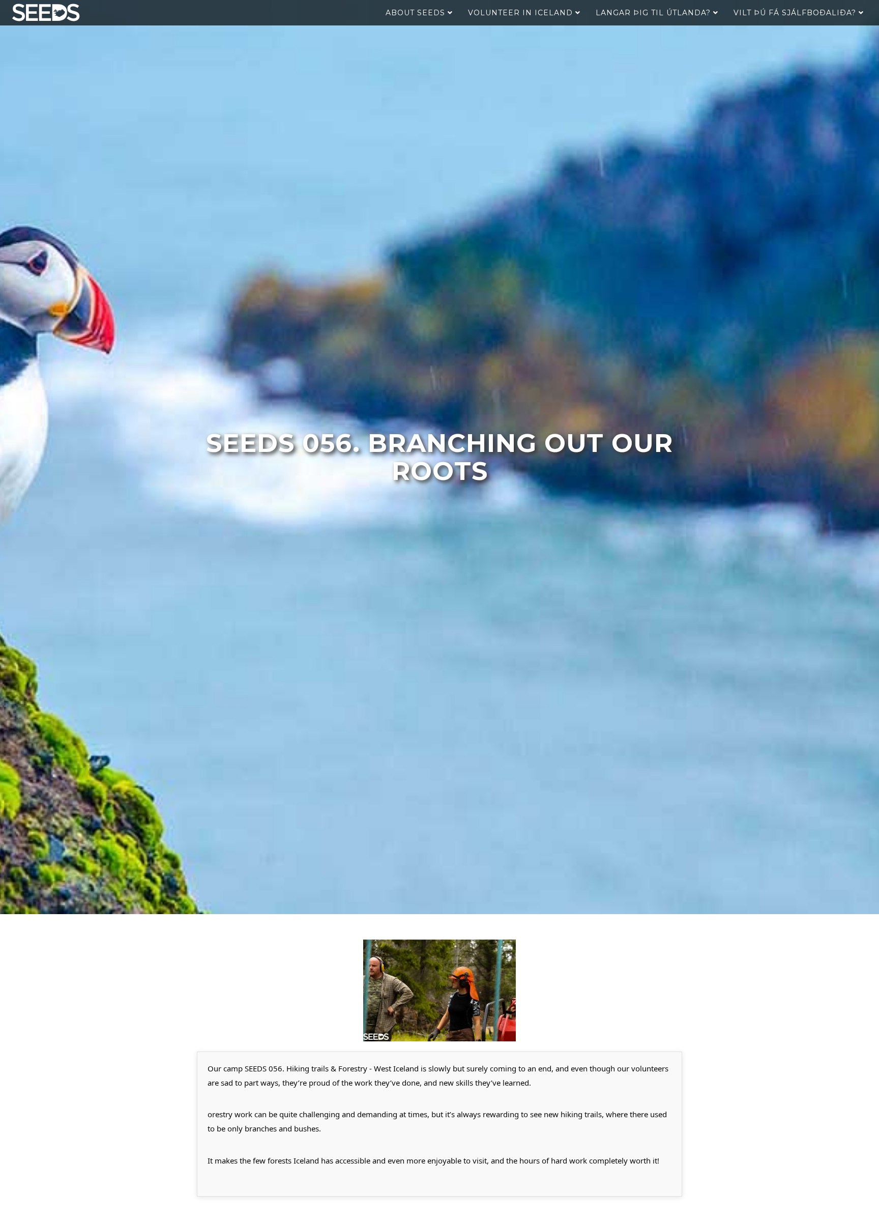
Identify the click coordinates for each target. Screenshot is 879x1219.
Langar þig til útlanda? (654, 12)
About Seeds (417, 12)
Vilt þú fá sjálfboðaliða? (796, 12)
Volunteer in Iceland (521, 12)
